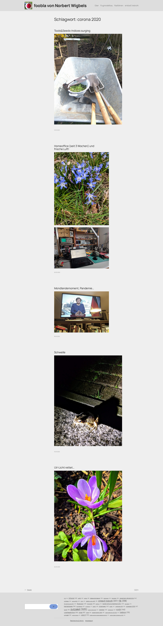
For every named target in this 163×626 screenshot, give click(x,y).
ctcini (83, 601)
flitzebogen (81, 604)
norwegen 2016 (132, 606)
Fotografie (91, 604)
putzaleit (79, 609)
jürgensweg (104, 606)
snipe (82, 612)
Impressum (89, 621)
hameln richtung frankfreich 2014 (113, 604)
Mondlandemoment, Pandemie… (74, 288)
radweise (103, 610)
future (28, 590)
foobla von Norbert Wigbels (60, 5)
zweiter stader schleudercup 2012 (117, 615)
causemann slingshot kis (128, 598)
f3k (123, 600)
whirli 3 (85, 615)
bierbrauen (107, 598)
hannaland (128, 604)
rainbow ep (111, 610)
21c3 (66, 598)
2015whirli (73, 598)
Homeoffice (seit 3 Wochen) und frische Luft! (74, 147)
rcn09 (120, 609)
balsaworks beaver (96, 598)
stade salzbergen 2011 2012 (112, 612)
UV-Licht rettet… (64, 467)
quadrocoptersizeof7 (93, 609)
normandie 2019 (120, 606)
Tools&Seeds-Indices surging (72, 30)
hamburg (99, 604)
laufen (112, 606)
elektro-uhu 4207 (92, 601)
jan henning (88, 606)
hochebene (80, 606)
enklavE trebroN (108, 600)
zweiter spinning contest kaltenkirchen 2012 (99, 615)
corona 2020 (76, 601)
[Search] (53, 606)
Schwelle (59, 352)
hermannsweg (70, 606)
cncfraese (67, 601)
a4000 (80, 598)
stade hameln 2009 (98, 612)
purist (67, 610)
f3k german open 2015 (70, 604)
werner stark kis (76, 615)
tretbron (125, 612)
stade (88, 612)
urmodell (67, 615)
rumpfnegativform (71, 612)
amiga (86, 598)
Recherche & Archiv (77, 621)
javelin (95, 606)
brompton (115, 598)
